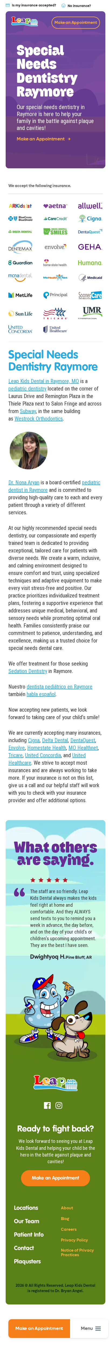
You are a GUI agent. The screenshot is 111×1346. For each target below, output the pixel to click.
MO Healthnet (83, 748)
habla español (41, 694)
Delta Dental (55, 740)
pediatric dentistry (27, 388)
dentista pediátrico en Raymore (59, 686)
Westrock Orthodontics (39, 418)
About (67, 1208)
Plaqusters (27, 1262)
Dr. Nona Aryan (23, 482)
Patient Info (29, 1235)
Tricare (15, 755)
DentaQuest (82, 740)
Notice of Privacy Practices (77, 1252)
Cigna (34, 740)
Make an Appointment (39, 1329)
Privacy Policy (74, 1240)
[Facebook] (47, 1105)
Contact (24, 1248)
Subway (28, 411)
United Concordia (43, 755)
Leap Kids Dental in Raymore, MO (43, 381)
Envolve (16, 748)
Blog (65, 1219)
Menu (87, 1329)
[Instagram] (59, 1105)
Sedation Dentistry (27, 671)
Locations (26, 1208)
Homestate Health (46, 748)
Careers (69, 1229)
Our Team (26, 1222)
